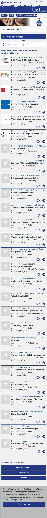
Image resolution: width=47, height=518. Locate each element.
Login (36, 10)
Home (3, 15)
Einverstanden (24, 504)
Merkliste (42, 2)
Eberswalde (23, 473)
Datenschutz (8, 500)
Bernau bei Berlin (23, 468)
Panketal (23, 478)
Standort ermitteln (15, 37)
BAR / (27, 15)
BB (11, 15)
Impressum (17, 500)
